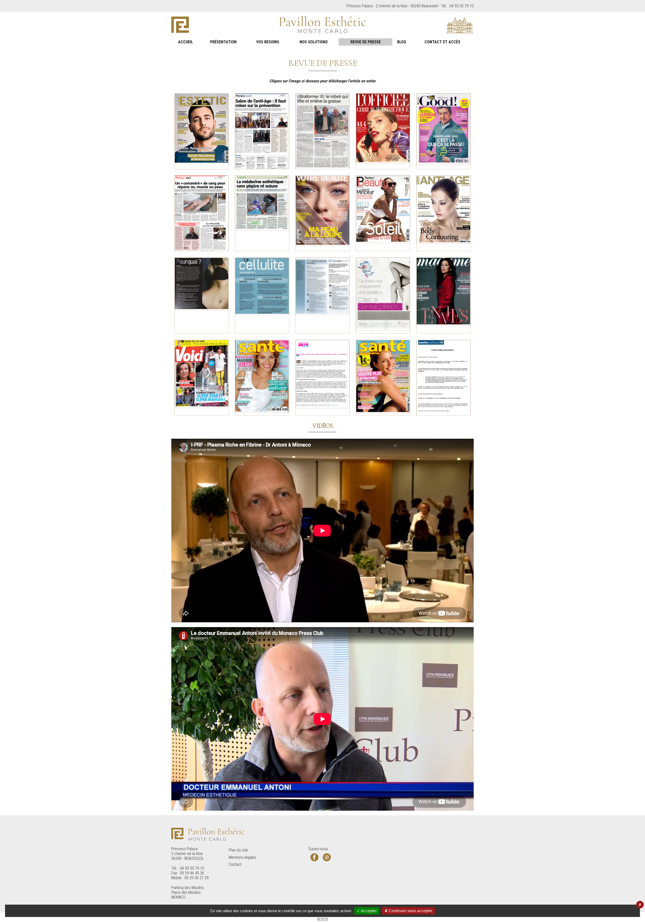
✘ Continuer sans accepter (408, 911)
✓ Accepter (367, 911)
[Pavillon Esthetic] (322, 25)
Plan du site (238, 850)
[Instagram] (327, 857)
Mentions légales (242, 857)
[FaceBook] (314, 857)
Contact (235, 864)
